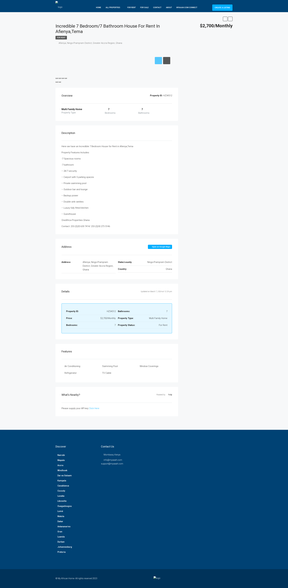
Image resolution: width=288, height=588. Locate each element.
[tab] (158, 60)
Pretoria (61, 552)
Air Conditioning (72, 366)
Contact (157, 7)
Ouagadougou (64, 506)
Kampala (61, 480)
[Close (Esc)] (57, 78)
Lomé (60, 511)
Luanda (61, 537)
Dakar (60, 521)
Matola (60, 516)
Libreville (61, 501)
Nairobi (61, 455)
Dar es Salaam (64, 475)
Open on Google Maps (161, 247)
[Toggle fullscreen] (63, 78)
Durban (60, 542)
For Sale (144, 7)
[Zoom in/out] (65, 78)
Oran (59, 531)
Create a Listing (222, 8)
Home (98, 7)
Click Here (94, 408)
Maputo (61, 460)
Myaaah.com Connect (186, 7)
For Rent (131, 7)
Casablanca (63, 486)
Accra (60, 465)
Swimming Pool (110, 366)
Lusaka (60, 496)
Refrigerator (70, 373)
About (169, 7)
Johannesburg (64, 547)
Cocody (61, 491)
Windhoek (62, 470)
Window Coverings (149, 366)
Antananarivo (63, 526)
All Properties (113, 7)
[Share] (59, 78)
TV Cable (106, 373)
